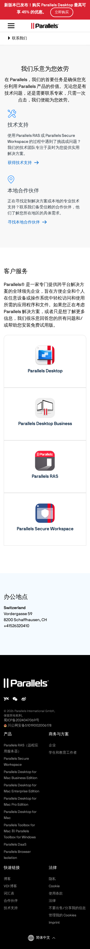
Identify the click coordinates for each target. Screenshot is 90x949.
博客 (7, 879)
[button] (45, 937)
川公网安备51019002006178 (30, 725)
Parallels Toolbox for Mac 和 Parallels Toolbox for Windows (20, 831)
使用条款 (56, 893)
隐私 (52, 879)
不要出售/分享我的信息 (67, 908)
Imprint (54, 922)
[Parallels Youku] (6, 698)
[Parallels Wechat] (15, 698)
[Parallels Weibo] (23, 698)
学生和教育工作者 (63, 752)
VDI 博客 (10, 886)
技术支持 (11, 908)
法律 (52, 901)
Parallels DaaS (15, 844)
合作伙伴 (11, 901)
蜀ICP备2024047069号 (21, 720)
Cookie (54, 886)
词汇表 (9, 893)
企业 (52, 745)
